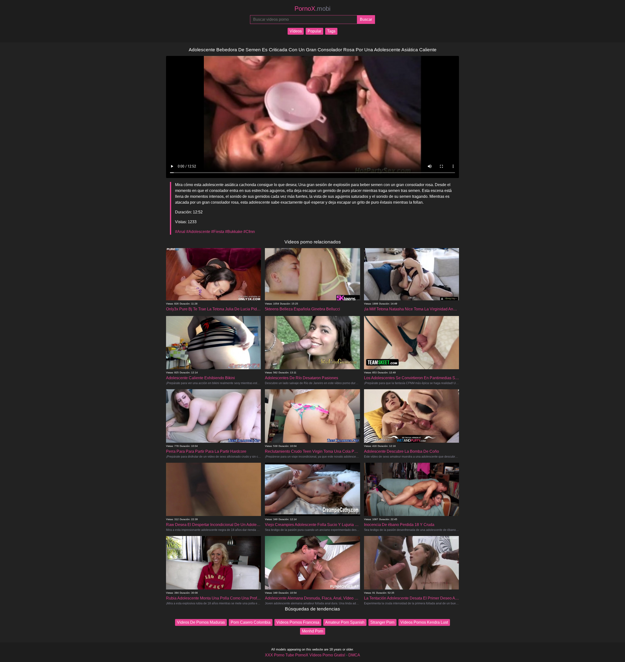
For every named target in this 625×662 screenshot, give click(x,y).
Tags (331, 31)
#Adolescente (198, 232)
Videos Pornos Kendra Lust (424, 622)
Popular (314, 31)
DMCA (354, 655)
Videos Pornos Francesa (297, 622)
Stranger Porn (382, 622)
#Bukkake (233, 232)
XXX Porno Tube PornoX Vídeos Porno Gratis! (305, 655)
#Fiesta (217, 232)
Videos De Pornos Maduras (201, 622)
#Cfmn (249, 232)
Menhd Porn (312, 631)
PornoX (312, 8)
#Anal (180, 232)
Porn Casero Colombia (251, 622)
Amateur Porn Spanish (345, 622)
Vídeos (296, 31)
